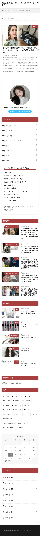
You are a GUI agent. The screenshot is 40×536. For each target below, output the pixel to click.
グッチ (27, 414)
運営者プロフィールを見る (20, 111)
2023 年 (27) (8, 495)
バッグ (8, 136)
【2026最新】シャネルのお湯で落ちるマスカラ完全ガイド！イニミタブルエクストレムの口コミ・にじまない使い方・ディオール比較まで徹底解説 (29, 234)
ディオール (28, 409)
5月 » (9, 461)
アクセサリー (10, 126)
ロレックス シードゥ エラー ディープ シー (29, 365)
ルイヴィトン (26, 400)
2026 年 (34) (8, 477)
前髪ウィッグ (25, 350)
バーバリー (7, 172)
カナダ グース (8, 418)
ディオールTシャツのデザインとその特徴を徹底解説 (29, 312)
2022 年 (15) (8, 500)
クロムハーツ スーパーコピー (14, 179)
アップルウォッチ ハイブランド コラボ (29, 325)
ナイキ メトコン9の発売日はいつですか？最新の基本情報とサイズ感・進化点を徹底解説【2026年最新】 (29, 249)
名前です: (7, 107)
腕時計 (21, 427)
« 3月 (5, 461)
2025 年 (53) (8, 483)
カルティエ (7, 409)
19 (11, 454)
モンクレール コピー (11, 194)
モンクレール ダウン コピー (13, 176)
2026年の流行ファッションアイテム (16, 4)
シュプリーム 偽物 (10, 200)
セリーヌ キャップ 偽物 (12, 197)
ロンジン (18, 414)
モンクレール (17, 405)
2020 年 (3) (8, 512)
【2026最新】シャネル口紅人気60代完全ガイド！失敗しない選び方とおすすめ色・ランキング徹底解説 (29, 278)
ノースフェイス (17, 396)
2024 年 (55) (8, 489)
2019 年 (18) (8, 518)
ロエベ (35, 414)
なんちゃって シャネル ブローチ (15, 182)
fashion (17, 400)
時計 (7, 146)
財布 (6, 156)
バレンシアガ (8, 414)
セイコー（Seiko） (9, 427)
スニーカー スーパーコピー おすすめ (16, 191)
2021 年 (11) (8, 506)
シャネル (6, 396)
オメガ (27, 405)
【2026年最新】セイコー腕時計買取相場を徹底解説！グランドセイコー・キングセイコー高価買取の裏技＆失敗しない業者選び (29, 264)
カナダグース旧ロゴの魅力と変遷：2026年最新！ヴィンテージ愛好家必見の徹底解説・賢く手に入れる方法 (29, 292)
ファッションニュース (13, 141)
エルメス (6, 405)
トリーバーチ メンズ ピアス (29, 337)
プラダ (31, 59)
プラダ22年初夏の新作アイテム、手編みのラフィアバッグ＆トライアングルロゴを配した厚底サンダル (20, 50)
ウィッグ (8, 131)
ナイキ (28, 396)
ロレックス (7, 400)
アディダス (18, 409)
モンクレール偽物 (10, 188)
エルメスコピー (9, 185)
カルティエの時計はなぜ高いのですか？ (15, 423)
